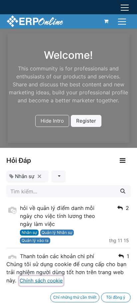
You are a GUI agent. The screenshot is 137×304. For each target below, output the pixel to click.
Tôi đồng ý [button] (115, 297)
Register (86, 121)
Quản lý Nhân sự (57, 232)
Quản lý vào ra (35, 240)
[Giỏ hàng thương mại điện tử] (106, 21)
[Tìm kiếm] (123, 191)
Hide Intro (52, 121)
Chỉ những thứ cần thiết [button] (74, 297)
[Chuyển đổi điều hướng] (123, 21)
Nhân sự (29, 232)
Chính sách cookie (41, 280)
